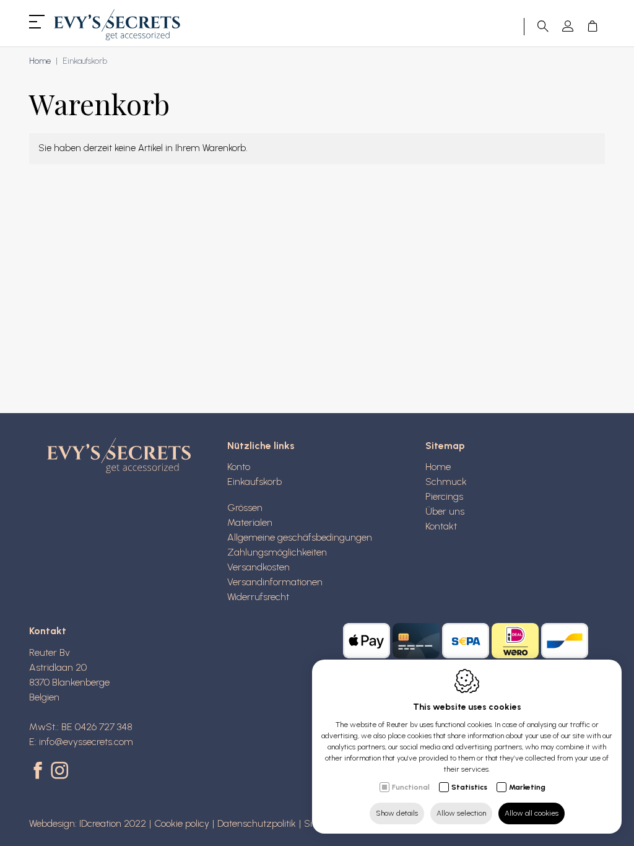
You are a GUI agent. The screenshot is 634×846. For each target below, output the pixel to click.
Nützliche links (261, 445)
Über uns (444, 511)
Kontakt (441, 526)
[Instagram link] (59, 771)
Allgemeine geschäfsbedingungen (299, 537)
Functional (411, 787)
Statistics (469, 787)
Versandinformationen (275, 582)
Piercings (444, 496)
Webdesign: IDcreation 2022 (87, 823)
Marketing (527, 787)
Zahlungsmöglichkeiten (277, 552)
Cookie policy (181, 823)
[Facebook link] (40, 771)
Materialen (249, 522)
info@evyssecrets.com (86, 742)
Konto (238, 467)
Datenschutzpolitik (256, 823)
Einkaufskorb (254, 481)
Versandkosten (258, 567)
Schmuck (446, 481)
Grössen (245, 507)
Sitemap (445, 445)
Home (40, 61)
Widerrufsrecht (258, 597)
